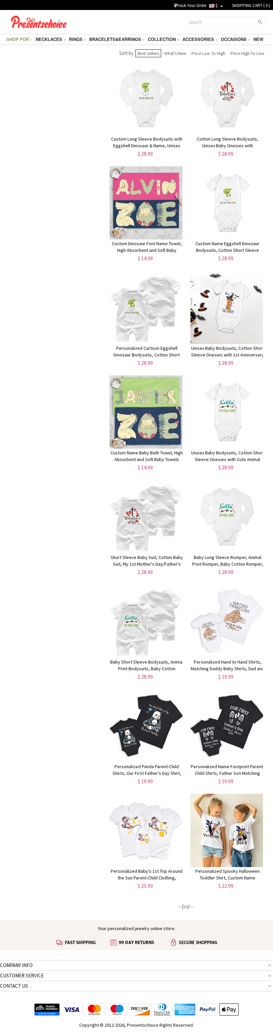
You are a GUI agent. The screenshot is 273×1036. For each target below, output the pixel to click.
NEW (259, 39)
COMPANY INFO (16, 965)
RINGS (76, 39)
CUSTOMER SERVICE (22, 975)
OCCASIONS (234, 39)
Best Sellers (148, 53)
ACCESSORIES (198, 39)
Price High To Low (247, 53)
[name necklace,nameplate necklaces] (39, 21)
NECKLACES (50, 39)
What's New (175, 53)
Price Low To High (208, 53)
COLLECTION (162, 39)
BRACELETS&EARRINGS (115, 39)
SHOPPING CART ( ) (251, 5)
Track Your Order (191, 5)
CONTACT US (14, 986)
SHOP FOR (18, 39)
